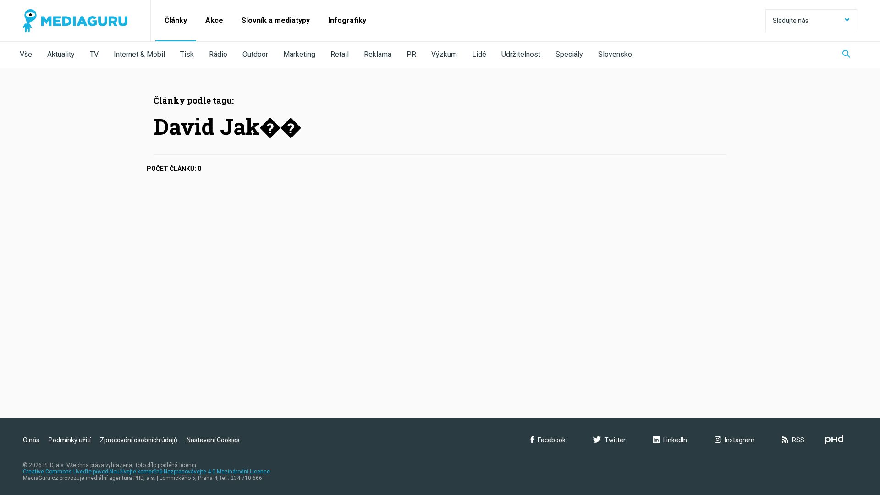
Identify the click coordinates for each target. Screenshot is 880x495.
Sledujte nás (790, 20)
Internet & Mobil (139, 54)
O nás (31, 440)
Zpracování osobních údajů (138, 440)
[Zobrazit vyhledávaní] (846, 55)
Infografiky (347, 20)
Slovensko (615, 54)
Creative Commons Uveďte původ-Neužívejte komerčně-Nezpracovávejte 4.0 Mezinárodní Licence (146, 471)
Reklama (377, 54)
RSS (798, 440)
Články (176, 20)
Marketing (299, 54)
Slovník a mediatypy (276, 20)
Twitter (615, 440)
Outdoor (255, 54)
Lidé (479, 54)
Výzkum (444, 54)
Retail (339, 54)
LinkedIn (675, 440)
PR (411, 54)
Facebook (552, 440)
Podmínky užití (70, 440)
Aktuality (61, 54)
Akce (214, 20)
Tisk (187, 54)
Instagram (739, 440)
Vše (26, 54)
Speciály (569, 54)
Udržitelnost (520, 54)
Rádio (218, 54)
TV (94, 54)
